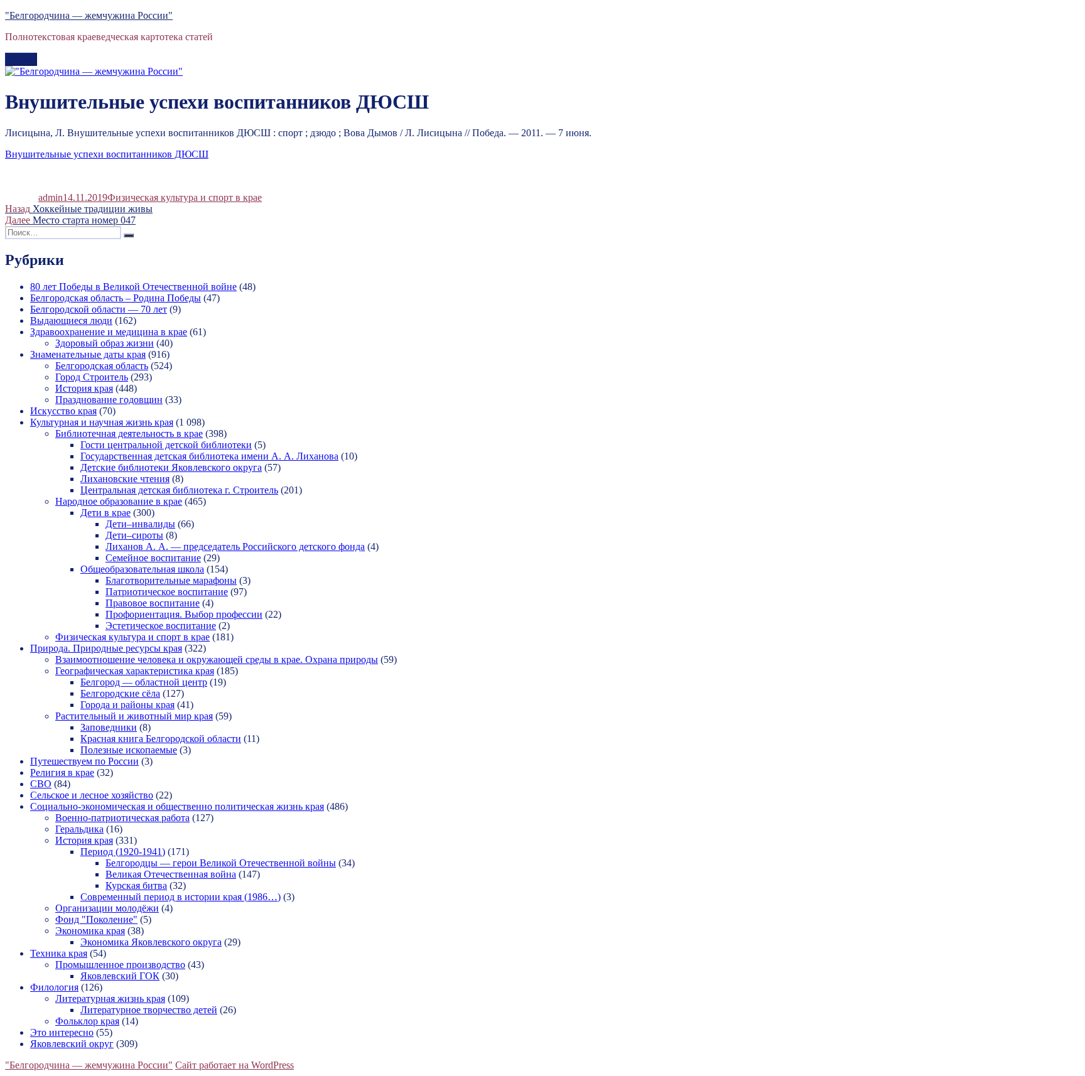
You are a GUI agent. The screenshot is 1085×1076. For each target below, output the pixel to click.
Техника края (58, 953)
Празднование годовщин (109, 399)
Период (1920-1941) (122, 851)
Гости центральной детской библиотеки (166, 444)
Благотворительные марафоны (171, 580)
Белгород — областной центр (143, 682)
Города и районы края (127, 704)
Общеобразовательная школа (142, 569)
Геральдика (79, 829)
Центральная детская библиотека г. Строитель (179, 490)
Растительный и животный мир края (134, 716)
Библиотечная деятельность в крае (129, 433)
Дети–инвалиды (140, 524)
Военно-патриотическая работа (122, 817)
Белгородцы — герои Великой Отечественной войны (220, 863)
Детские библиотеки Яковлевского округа (171, 467)
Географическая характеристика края (134, 670)
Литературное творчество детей (148, 1009)
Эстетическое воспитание (160, 625)
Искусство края (63, 411)
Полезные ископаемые (128, 750)
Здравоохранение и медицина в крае (108, 331)
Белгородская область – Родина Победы (115, 298)
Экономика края (90, 930)
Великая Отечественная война (170, 874)
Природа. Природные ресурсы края (106, 648)
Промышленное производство (120, 964)
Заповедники (108, 727)
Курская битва (136, 885)
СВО (40, 783)
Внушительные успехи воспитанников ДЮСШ (106, 154)
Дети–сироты (134, 535)
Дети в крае (105, 512)
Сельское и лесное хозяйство (91, 795)
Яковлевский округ (72, 1043)
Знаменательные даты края (88, 354)
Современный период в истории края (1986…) (180, 896)
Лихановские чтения (125, 478)
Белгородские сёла (120, 693)
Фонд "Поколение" (96, 919)
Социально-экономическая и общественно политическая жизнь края (177, 806)
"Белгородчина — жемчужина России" (89, 15)
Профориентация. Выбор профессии (183, 614)
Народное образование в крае (118, 501)
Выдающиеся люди (71, 320)
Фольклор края (87, 1021)
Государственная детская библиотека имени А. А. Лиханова (209, 456)
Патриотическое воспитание (166, 591)
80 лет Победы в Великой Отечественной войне (133, 286)
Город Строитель (91, 377)
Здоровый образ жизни (104, 343)
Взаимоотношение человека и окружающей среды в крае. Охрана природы (216, 659)
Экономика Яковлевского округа (151, 942)
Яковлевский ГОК (119, 976)
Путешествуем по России (84, 761)
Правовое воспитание (152, 603)
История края (84, 388)
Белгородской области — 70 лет (98, 309)
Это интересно (62, 1032)
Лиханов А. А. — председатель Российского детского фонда (235, 546)
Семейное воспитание (153, 557)
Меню (21, 59)
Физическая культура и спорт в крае (184, 197)
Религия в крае (62, 772)
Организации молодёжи (107, 908)
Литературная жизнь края (110, 998)
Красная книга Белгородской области (160, 738)
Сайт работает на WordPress (234, 1065)
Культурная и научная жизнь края (101, 422)
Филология (54, 987)
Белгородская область (101, 365)
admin (50, 197)
